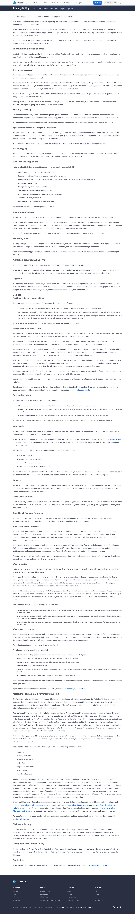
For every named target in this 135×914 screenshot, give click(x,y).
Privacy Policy (65, 907)
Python (97, 894)
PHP (96, 891)
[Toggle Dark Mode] (120, 2)
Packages (78, 3)
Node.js (97, 897)
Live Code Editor (45, 891)
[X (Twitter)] (117, 907)
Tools (45, 3)
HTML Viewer (44, 897)
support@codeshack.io (81, 390)
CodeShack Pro (99, 900)
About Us (70, 891)
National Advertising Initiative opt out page (29, 805)
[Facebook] (120, 907)
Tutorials (36, 3)
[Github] (114, 907)
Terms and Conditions (85, 907)
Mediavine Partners (20, 819)
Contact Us (71, 894)
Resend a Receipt (73, 897)
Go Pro (99, 2)
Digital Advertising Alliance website (75, 805)
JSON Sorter (44, 894)
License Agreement (73, 900)
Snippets (55, 3)
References (66, 3)
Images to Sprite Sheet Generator (50, 900)
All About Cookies (58, 731)
